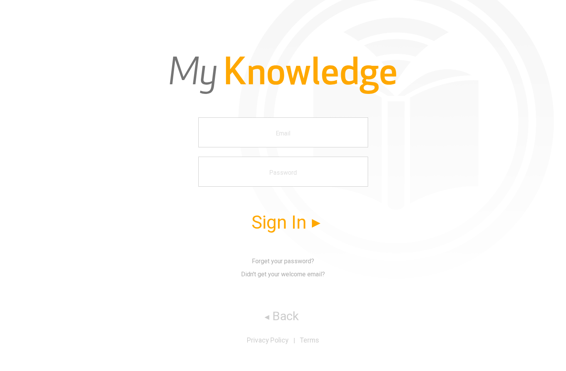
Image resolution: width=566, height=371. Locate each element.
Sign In (278, 222)
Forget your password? (283, 261)
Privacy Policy (267, 340)
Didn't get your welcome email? (283, 274)
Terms (309, 340)
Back (285, 316)
